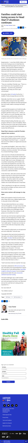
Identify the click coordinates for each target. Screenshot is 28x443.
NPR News (8, 297)
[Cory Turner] (4, 309)
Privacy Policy (5, 417)
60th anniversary (18, 266)
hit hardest (13, 94)
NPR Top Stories (17, 297)
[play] (2, 441)
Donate (24, 2)
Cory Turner (9, 25)
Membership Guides (7, 425)
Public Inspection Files (7, 414)
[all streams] (26, 441)
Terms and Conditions (7, 420)
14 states (9, 238)
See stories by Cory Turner (14, 313)
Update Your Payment (7, 423)
